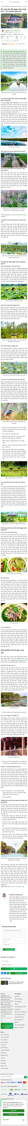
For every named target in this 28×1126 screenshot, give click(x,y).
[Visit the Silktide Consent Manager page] (23, 1120)
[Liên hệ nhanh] (8, 973)
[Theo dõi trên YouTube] (2, 1021)
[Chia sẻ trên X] (10, 40)
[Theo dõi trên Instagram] (4, 1018)
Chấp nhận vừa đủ (13, 1114)
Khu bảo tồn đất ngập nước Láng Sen (13, 51)
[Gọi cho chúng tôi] (11, 1018)
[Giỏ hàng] (26, 1)
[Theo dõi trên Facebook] (2, 1018)
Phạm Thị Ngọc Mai (15, 30)
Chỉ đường (6, 1002)
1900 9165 (19, 973)
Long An (21, 37)
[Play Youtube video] (14, 160)
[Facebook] (2, 973)
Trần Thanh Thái (16, 32)
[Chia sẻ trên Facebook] (7, 40)
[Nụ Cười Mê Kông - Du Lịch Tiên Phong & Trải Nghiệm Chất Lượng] (14, 1)
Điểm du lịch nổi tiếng (16, 6)
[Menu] (2, 2)
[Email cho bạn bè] (12, 40)
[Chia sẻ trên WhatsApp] (5, 40)
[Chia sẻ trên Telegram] (18, 40)
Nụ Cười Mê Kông (5, 6)
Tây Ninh (25, 37)
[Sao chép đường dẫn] (2, 40)
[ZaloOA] (5, 973)
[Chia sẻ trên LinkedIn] (15, 40)
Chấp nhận (13, 1110)
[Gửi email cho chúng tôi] (9, 1018)
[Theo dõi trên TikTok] (6, 1018)
